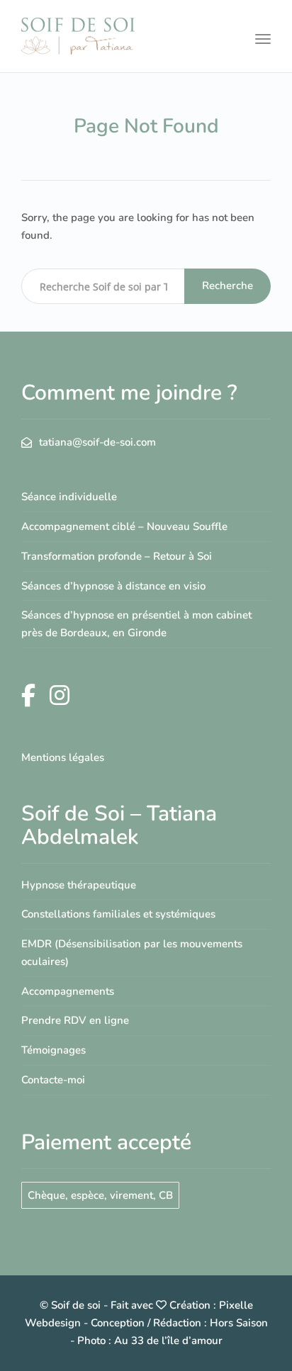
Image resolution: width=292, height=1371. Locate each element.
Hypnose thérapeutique (78, 885)
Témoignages (53, 1050)
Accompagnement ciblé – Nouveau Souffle (124, 526)
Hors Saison (239, 1323)
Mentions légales (62, 757)
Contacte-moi (53, 1080)
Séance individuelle (69, 497)
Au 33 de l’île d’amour (168, 1340)
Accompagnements (67, 991)
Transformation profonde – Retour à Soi (116, 556)
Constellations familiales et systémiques (118, 914)
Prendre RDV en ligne (75, 1020)
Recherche (227, 285)
